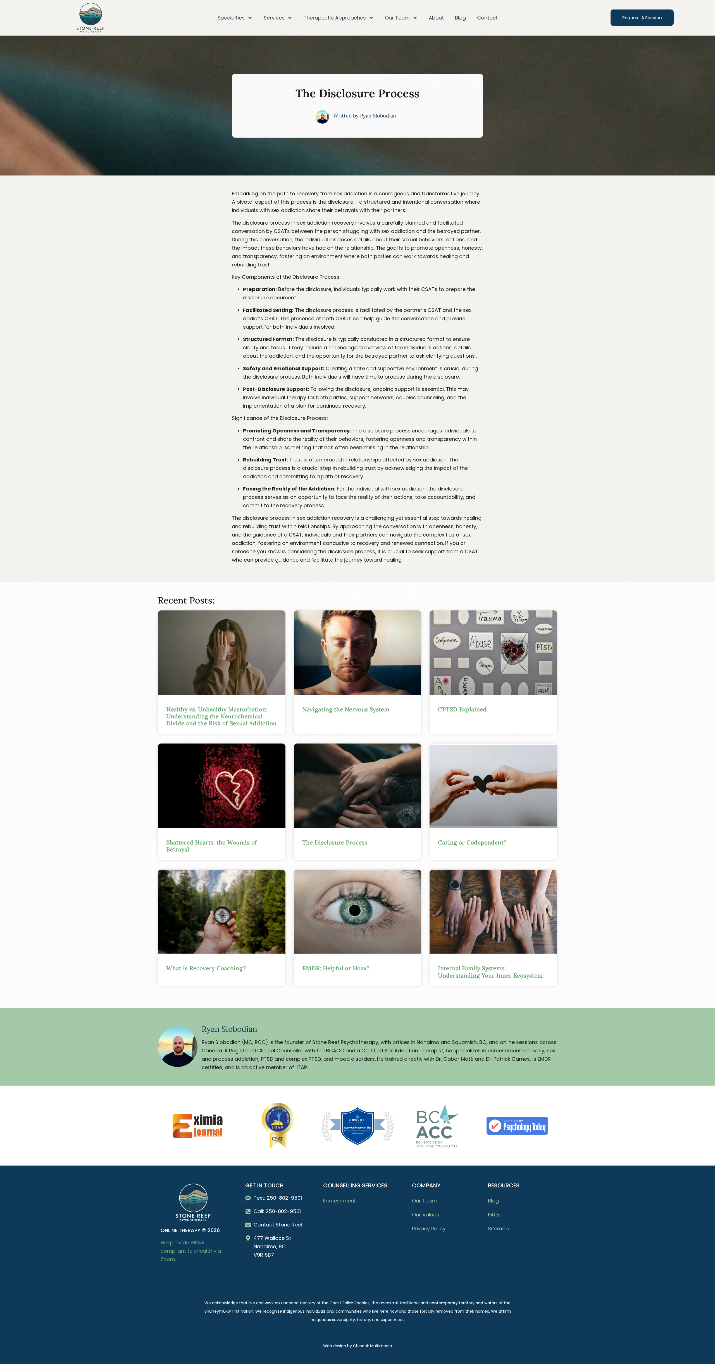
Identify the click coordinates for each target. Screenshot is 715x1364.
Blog (460, 17)
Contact (487, 17)
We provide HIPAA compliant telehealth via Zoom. (191, 1251)
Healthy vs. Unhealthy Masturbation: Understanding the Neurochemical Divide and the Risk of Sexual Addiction (221, 716)
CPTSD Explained (462, 709)
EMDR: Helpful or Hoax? (336, 968)
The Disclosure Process (334, 842)
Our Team (424, 1200)
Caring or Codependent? (472, 842)
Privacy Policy (428, 1228)
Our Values (425, 1214)
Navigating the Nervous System (345, 709)
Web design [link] (334, 1346)
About (436, 17)
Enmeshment (339, 1200)
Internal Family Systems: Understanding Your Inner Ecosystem (490, 971)
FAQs (494, 1214)
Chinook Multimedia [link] (372, 1346)
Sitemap (498, 1228)
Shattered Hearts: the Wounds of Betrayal (211, 846)
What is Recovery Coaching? (206, 968)
